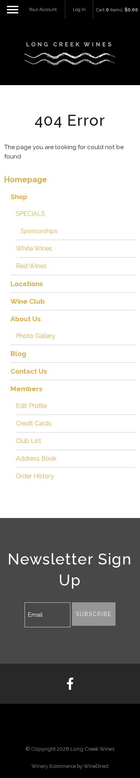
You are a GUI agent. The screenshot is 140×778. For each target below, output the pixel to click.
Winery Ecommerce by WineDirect (70, 766)
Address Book (36, 458)
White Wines (34, 248)
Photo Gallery (35, 336)
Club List (28, 441)
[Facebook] (70, 684)
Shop (18, 197)
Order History (35, 476)
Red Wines (31, 266)
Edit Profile (31, 405)
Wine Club (27, 301)
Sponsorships (39, 231)
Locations (26, 284)
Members (26, 389)
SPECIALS (30, 213)
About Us (25, 319)
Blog (18, 354)
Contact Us (28, 371)
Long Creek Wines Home (70, 54)
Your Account (43, 9)
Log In (79, 9)
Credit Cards (33, 423)
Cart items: (117, 9)
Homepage (25, 179)
